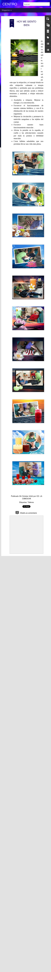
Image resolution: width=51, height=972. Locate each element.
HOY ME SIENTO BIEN (26, 23)
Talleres (31, 502)
